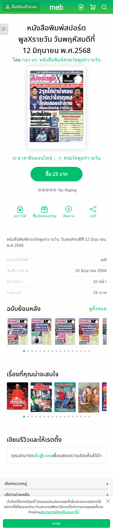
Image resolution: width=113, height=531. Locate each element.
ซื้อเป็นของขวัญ (44, 216)
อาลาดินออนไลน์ (35, 158)
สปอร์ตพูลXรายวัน (82, 158)
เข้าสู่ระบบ (42, 455)
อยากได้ (20, 216)
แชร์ (93, 216)
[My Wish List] (80, 6)
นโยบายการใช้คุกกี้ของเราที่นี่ (59, 512)
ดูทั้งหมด (98, 308)
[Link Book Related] (17, 395)
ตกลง (56, 523)
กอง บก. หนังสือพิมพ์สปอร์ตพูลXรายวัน (61, 59)
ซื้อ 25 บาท (56, 174)
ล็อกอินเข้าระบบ (24, 7)
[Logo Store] (56, 7)
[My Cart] (92, 6)
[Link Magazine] (17, 331)
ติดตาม (68, 216)
